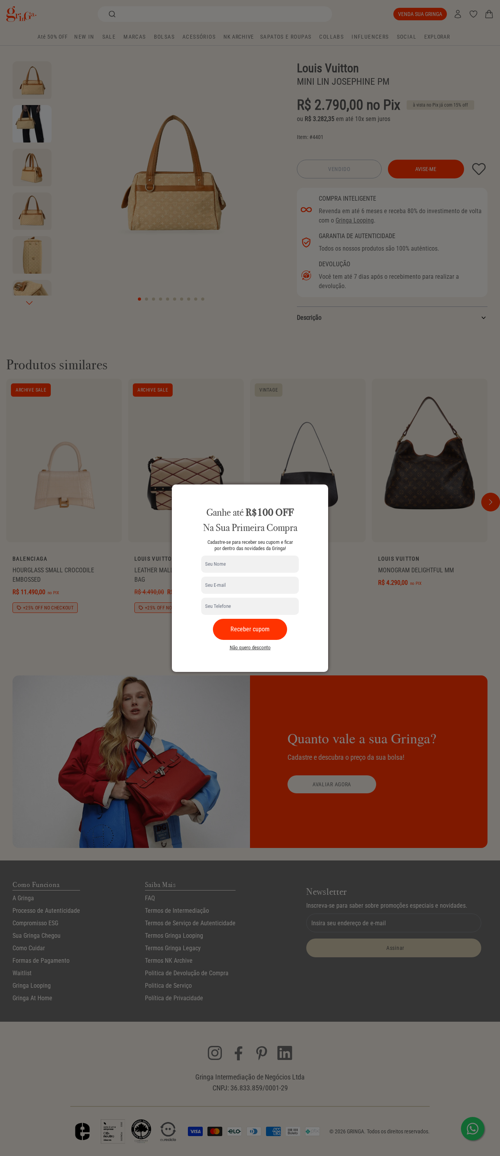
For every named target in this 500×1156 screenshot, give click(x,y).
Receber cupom (250, 629)
